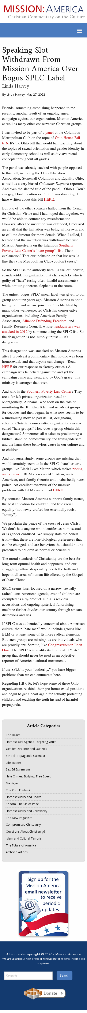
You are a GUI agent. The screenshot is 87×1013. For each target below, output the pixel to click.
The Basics (13, 735)
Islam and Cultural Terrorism (25, 838)
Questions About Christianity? (25, 831)
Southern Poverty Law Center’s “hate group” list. (37, 248)
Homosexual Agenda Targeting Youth (31, 742)
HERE (49, 199)
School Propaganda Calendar (25, 756)
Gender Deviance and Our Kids (26, 749)
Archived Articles (17, 852)
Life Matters (14, 763)
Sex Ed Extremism (18, 769)
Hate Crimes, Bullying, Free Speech (29, 776)
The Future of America (21, 845)
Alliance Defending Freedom (44, 320)
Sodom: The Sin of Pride (22, 804)
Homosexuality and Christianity (26, 811)
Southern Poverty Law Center (49, 391)
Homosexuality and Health (23, 797)
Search (64, 975)
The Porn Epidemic (18, 790)
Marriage (12, 783)
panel (49, 132)
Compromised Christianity (23, 824)
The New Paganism (19, 818)
